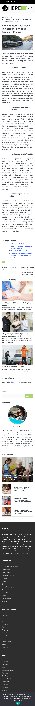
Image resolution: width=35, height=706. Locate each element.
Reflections (6, 633)
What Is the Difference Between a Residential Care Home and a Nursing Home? (17, 477)
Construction (6, 572)
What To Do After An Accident (21, 251)
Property (5, 630)
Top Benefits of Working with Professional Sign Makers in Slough (21, 489)
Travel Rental (6, 599)
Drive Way (5, 661)
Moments (5, 624)
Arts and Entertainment (10, 566)
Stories (4, 644)
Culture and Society (8, 575)
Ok (18, 703)
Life (3, 621)
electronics (6, 578)
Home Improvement (8, 587)
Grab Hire (5, 685)
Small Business (7, 641)
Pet (3, 627)
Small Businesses (8, 670)
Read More (26, 553)
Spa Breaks (6, 676)
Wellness (5, 601)
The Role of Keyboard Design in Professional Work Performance (23, 511)
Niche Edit (5, 682)
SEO (3, 667)
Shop (3, 639)
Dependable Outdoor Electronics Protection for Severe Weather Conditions (22, 500)
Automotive (6, 569)
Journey (5, 615)
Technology (6, 647)
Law (4, 262)
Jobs (3, 590)
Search (4, 392)
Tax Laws (5, 673)
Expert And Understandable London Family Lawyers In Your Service (21, 255)
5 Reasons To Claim (17, 244)
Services (5, 636)
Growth (4, 584)
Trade (4, 596)
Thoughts (5, 593)
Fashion (4, 581)
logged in (14, 382)
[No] (33, 699)
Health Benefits (7, 679)
